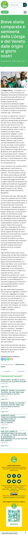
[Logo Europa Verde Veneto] (4, 4)
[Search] (25, 5)
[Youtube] (14, 481)
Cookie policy (13, 489)
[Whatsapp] (8, 359)
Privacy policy (5, 489)
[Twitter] (5, 359)
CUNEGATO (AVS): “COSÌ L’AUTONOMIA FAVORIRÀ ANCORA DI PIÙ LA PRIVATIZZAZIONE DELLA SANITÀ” (13, 418)
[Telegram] (9, 476)
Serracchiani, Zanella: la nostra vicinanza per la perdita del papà (13, 380)
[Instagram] (14, 476)
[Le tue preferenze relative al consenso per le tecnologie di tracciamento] (25, 532)
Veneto (23, 61)
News (19, 61)
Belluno (14, 61)
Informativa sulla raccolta (9, 533)
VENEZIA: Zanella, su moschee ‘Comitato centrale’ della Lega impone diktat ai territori (13, 392)
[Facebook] (2, 359)
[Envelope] (19, 481)
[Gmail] (11, 359)
